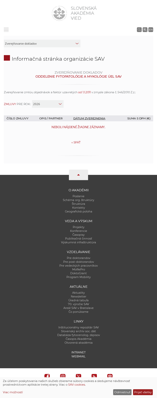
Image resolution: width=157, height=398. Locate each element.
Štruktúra (78, 204)
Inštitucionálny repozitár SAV (78, 327)
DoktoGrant (78, 273)
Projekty (78, 227)
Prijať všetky (143, 392)
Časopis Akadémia (79, 339)
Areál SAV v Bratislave (78, 308)
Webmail (78, 356)
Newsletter (78, 296)
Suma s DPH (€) (138, 118)
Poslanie (78, 196)
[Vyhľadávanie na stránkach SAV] (139, 29)
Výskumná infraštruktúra (78, 242)
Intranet (78, 352)
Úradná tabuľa (78, 300)
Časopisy (78, 234)
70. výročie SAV (78, 304)
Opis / (44, 118)
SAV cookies (76, 384)
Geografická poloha (78, 211)
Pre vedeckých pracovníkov (78, 265)
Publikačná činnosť (78, 238)
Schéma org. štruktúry (78, 200)
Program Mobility (78, 277)
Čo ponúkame (78, 312)
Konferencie (78, 231)
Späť (76, 142)
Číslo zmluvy (17, 118)
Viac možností (13, 392)
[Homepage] (59, 13)
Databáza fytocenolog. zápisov (78, 335)
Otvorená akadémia (79, 342)
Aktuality (78, 292)
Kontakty (78, 207)
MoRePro (78, 269)
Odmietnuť (122, 392)
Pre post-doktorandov (78, 262)
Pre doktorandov (78, 258)
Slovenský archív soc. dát (78, 331)
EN (151, 29)
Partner (55, 118)
